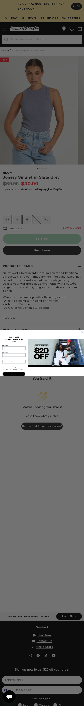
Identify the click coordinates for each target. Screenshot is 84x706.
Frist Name (5, 345)
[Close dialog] (82, 332)
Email (3, 359)
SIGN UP (14, 374)
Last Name (5, 352)
